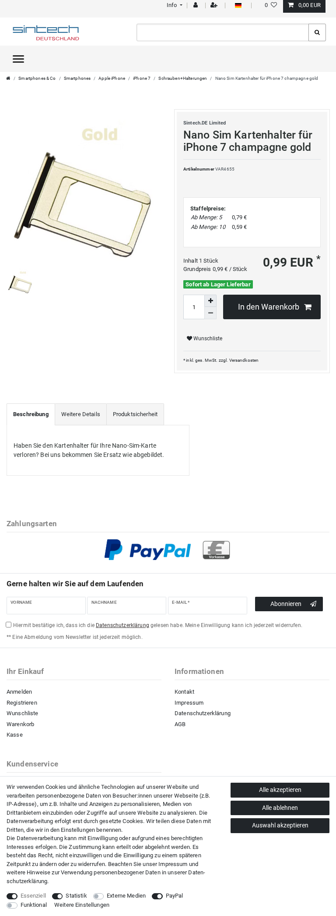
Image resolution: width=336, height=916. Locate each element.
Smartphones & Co (37, 78)
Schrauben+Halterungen (182, 78)
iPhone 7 (141, 78)
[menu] (18, 58)
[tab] (31, 414)
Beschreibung (31, 414)
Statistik (76, 895)
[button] (173, 5)
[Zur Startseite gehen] (8, 78)
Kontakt (184, 691)
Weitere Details (80, 414)
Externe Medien (126, 895)
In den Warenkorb (268, 307)
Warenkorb (20, 724)
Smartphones (77, 78)
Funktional (34, 905)
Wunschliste (207, 338)
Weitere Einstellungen (81, 905)
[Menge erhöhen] (210, 301)
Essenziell (33, 895)
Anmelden (19, 691)
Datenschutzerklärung (203, 713)
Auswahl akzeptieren (280, 825)
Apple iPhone (111, 78)
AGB (180, 724)
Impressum (189, 702)
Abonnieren (285, 603)
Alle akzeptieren (280, 789)
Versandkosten (244, 360)
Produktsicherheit (135, 414)
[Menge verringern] (210, 313)
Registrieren (22, 702)
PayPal (174, 895)
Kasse (15, 734)
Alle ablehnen (280, 807)
